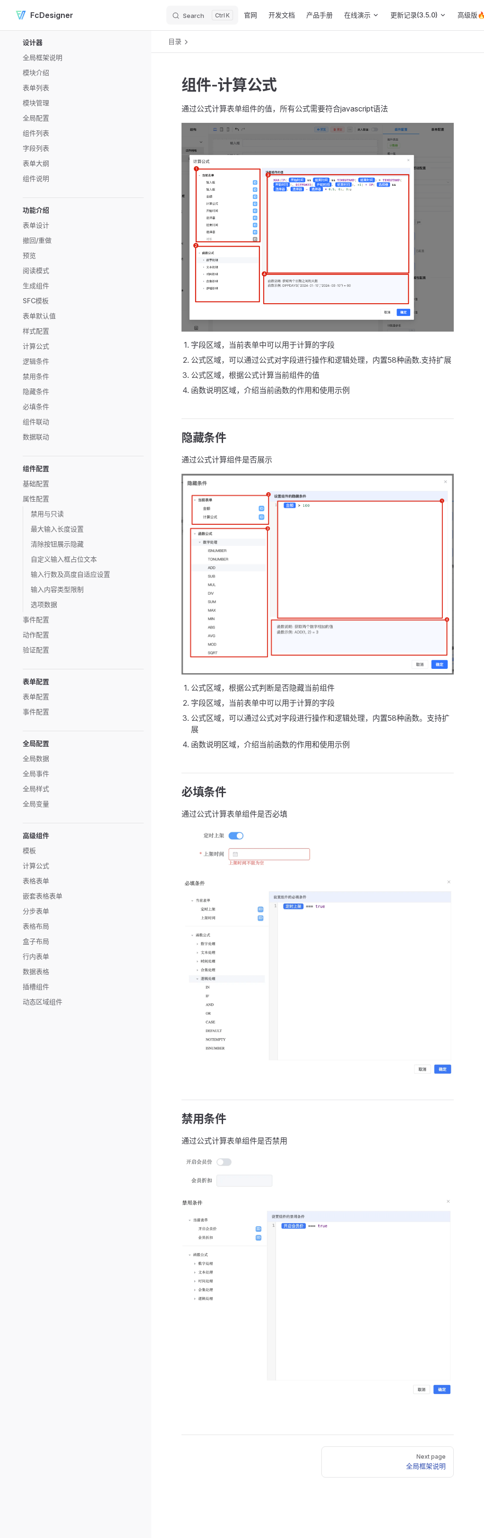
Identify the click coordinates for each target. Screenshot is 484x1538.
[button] (83, 42)
